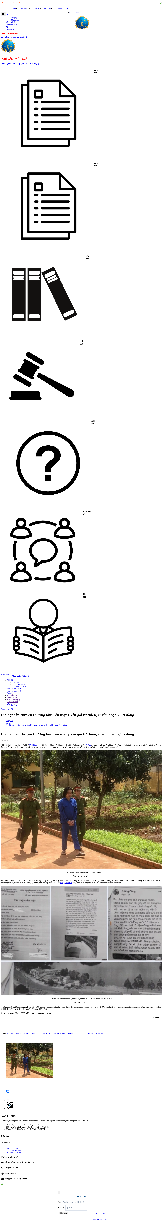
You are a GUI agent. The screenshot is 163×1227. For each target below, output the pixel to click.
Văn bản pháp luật (14, 689)
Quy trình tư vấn (12, 1148)
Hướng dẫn (24, 8)
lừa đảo (88, 745)
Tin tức (8, 723)
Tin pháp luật (12, 695)
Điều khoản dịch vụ (19, 687)
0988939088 (74, 12)
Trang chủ (9, 721)
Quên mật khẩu (101, 1214)
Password (61, 1208)
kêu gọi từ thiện (66, 883)
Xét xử (9, 693)
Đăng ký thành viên (100, 1219)
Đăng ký (47, 8)
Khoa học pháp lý (13, 697)
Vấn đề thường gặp (14, 700)
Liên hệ (36, 8)
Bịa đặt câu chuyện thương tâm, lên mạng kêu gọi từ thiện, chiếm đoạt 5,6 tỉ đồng (36, 725)
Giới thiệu (12, 8)
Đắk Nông (33, 745)
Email (60, 1202)
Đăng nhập (60, 8)
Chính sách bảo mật (19, 684)
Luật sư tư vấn (12, 702)
